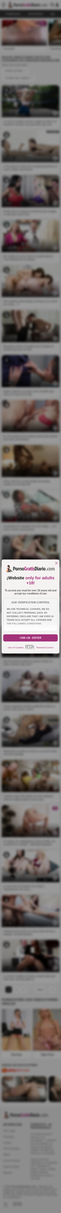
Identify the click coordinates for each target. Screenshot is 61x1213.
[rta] (30, 648)
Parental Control (44, 647)
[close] (56, 563)
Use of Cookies (16, 647)
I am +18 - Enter (30, 637)
